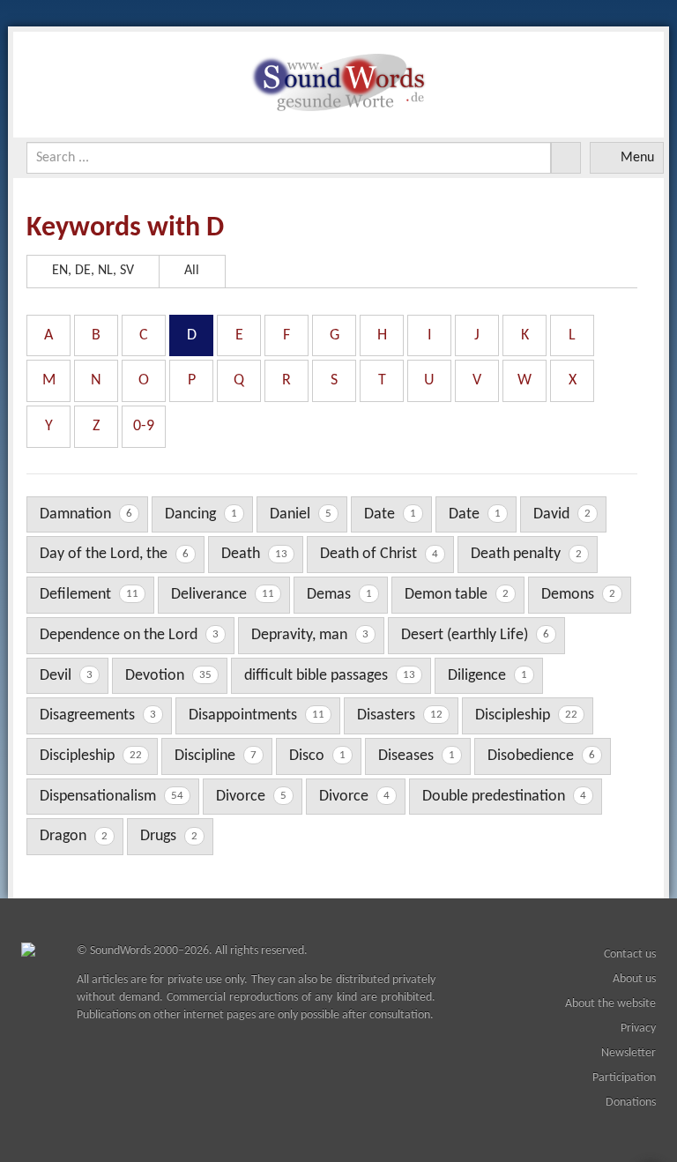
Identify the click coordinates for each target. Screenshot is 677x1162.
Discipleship (526, 715)
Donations (631, 1102)
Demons (578, 594)
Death (254, 554)
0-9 (143, 426)
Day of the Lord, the (114, 554)
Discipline (216, 756)
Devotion (168, 675)
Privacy (638, 1028)
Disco (317, 756)
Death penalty (526, 554)
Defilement (89, 594)
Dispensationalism (111, 796)
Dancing (201, 514)
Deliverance (222, 594)
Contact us (630, 954)
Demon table (457, 594)
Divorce (251, 796)
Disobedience (541, 756)
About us (634, 979)
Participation (624, 1077)
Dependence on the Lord (129, 635)
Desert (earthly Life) (475, 635)
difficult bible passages (329, 675)
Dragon (74, 836)
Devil (66, 675)
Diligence (487, 675)
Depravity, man (309, 635)
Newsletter (628, 1053)
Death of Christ (379, 554)
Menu (637, 158)
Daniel (300, 514)
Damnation (86, 514)
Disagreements (98, 715)
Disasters (400, 715)
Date (390, 514)
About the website (610, 1003)
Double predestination (504, 796)
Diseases (416, 756)
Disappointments (256, 715)
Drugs (168, 836)
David (562, 514)
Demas (339, 594)
